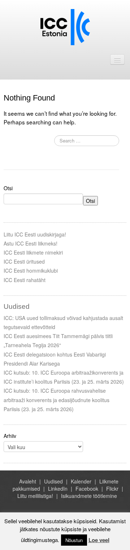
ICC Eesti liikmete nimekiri (33, 252)
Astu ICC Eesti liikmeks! (30, 243)
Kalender (81, 481)
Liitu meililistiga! (35, 495)
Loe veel (98, 539)
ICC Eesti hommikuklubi (31, 270)
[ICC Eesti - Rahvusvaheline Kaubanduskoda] (65, 26)
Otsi (8, 188)
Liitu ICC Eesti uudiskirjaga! (35, 234)
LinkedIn (58, 488)
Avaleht (27, 481)
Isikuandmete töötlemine (89, 495)
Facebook (86, 488)
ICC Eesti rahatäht (25, 279)
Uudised (53, 481)
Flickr (112, 488)
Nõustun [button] (74, 540)
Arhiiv (10, 435)
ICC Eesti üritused (24, 261)
